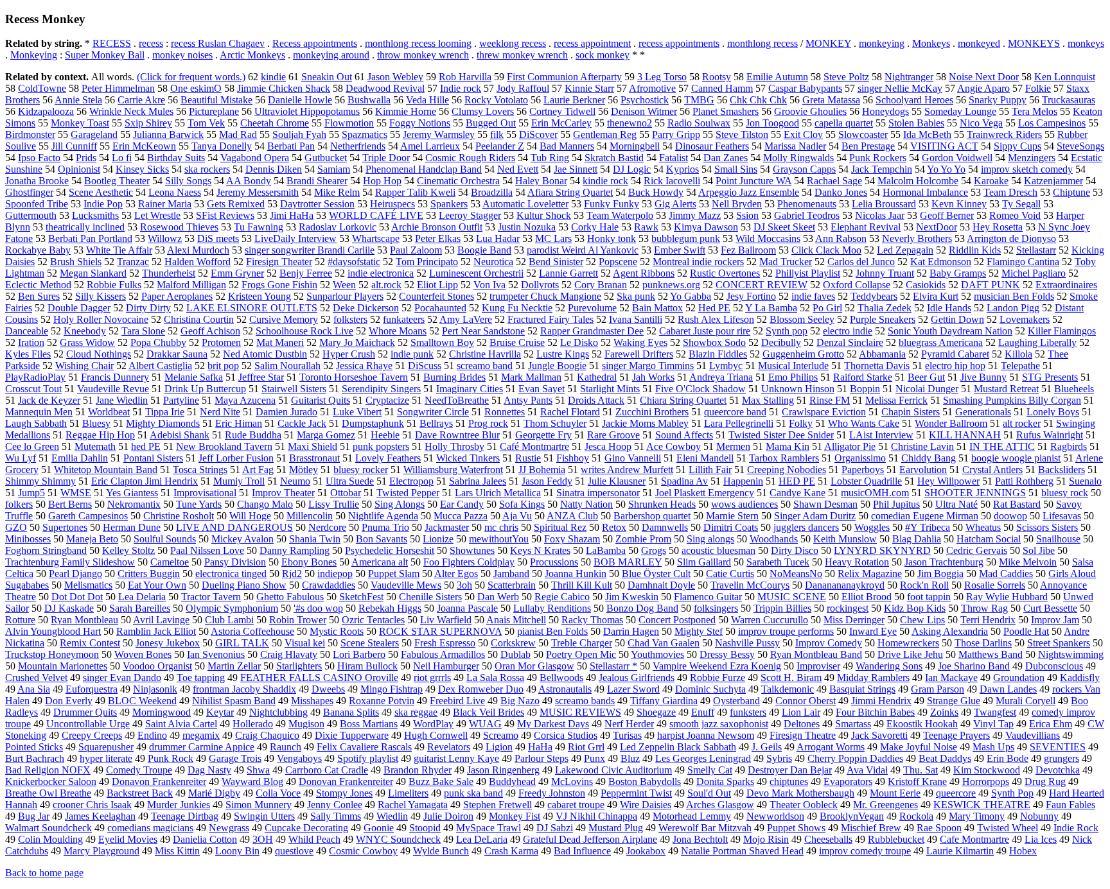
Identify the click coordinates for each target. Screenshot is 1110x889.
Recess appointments (314, 43)
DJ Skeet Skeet (784, 226)
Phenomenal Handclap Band (424, 169)
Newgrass (229, 827)
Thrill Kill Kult (581, 585)
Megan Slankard (93, 273)
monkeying (881, 43)
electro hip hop (955, 365)
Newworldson (775, 816)
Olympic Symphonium (232, 608)
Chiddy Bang (928, 458)
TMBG (699, 99)
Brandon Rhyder (417, 769)
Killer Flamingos (1062, 330)
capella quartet (844, 122)
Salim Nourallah (287, 365)
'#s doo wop (318, 608)
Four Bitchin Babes (875, 712)
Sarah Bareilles (139, 608)
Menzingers (1031, 157)
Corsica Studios (565, 735)
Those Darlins (983, 642)
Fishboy (572, 458)
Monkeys (931, 43)
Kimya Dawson (706, 226)
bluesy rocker (360, 469)
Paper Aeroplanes (177, 296)
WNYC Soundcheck (398, 839)
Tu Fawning (258, 226)
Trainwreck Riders (1004, 134)
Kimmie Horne (405, 111)
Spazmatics (364, 134)
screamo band (485, 365)
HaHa (540, 746)
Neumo (295, 481)
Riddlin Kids (975, 250)
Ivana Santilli (635, 319)
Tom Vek (206, 122)
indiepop (335, 573)
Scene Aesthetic (101, 192)
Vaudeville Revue (113, 388)
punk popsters (381, 446)
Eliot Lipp (437, 284)
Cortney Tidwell (562, 111)
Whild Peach (314, 839)
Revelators (448, 746)
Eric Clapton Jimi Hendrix (144, 481)
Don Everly (68, 700)
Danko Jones (841, 192)
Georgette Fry (543, 434)
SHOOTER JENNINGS (975, 492)
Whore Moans (398, 330)
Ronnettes (504, 411)
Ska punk (636, 296)
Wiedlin (392, 816)
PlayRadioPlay (35, 377)
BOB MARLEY (628, 562)
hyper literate (106, 758)
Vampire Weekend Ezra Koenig (717, 665)
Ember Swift (679, 250)
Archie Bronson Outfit (436, 226)
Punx (594, 758)
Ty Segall (1021, 203)
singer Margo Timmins (648, 365)
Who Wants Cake (863, 423)
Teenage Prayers (956, 735)
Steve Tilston (742, 134)
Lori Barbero (359, 654)
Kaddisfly (1080, 677)
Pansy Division (235, 562)
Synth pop (786, 330)
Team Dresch (1010, 192)
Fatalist (673, 157)
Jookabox (645, 850)
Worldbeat (109, 411)
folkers (19, 504)
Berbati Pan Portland (90, 238)
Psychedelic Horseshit (389, 550)
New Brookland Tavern (224, 446)
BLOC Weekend (142, 700)
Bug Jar (33, 816)
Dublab (515, 654)
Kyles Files (28, 354)
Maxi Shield (312, 446)
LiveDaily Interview (295, 238)
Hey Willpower (948, 481)
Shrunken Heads (662, 504)
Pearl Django (75, 573)
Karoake (991, 180)
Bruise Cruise (517, 342)
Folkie (1038, 88)
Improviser (818, 665)
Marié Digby (214, 793)
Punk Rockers (877, 157)
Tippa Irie (164, 411)
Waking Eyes (640, 342)
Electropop (411, 481)
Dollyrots (540, 284)
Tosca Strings (200, 469)
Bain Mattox (657, 307)
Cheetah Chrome (274, 122)
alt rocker (1022, 423)
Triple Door (386, 157)
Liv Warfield (445, 619)
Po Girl (827, 307)
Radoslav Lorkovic (337, 226)
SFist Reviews (225, 215)
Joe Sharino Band (974, 665)
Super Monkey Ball (105, 54)
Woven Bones (143, 654)
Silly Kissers (100, 296)
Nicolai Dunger (926, 388)
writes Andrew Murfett (627, 469)
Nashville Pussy (747, 642)
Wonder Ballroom (951, 423)
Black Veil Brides (488, 712)
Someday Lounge (960, 111)
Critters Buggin (149, 573)
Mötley (303, 469)
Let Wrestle (157, 215)
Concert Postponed (677, 619)
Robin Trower (297, 619)
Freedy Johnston (551, 793)
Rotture (20, 619)
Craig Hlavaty (288, 654)
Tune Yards (199, 504)
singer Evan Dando (122, 677)
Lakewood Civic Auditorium (613, 769)
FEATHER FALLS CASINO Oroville (319, 677)
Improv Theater (283, 492)
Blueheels (1074, 388)
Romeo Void (1015, 215)
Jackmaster (447, 527)
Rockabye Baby (38, 250)
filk (497, 134)
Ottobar (345, 492)
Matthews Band (990, 654)
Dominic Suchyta (710, 689)
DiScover (538, 134)
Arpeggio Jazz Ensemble (748, 192)
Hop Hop (382, 180)
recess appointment (592, 43)
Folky (801, 423)
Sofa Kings (522, 504)
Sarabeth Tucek (777, 562)
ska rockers (207, 169)
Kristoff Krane (917, 781)
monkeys (1086, 43)
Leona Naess (174, 192)
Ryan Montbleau (84, 619)
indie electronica (381, 273)
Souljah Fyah (299, 134)
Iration (31, 342)
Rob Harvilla (465, 76)
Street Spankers (1058, 642)
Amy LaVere (465, 319)
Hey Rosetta (998, 226)
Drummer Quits (85, 712)
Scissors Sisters (1047, 527)
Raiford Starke (862, 377)
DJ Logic (632, 169)
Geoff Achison (210, 330)
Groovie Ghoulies (810, 111)
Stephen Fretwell (497, 804)
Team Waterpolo (619, 215)
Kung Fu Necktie (517, 307)
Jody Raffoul (523, 88)
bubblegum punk (685, 238)
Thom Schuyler (555, 423)
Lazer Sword (633, 689)
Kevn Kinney (959, 203)
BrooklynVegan (852, 816)
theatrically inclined (85, 226)
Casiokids (926, 284)
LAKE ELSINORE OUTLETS (251, 307)
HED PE (797, 481)
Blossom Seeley (802, 319)
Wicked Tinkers (468, 458)
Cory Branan (600, 284)
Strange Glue (953, 700)
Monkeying (33, 54)
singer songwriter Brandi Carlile (309, 250)
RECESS (111, 43)
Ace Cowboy (673, 446)
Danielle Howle (300, 99)
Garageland (94, 134)
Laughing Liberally (1037, 342)
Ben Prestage (868, 146)
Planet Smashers (725, 111)
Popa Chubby (158, 342)
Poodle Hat (1026, 631)
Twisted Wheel (1007, 827)
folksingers (716, 608)
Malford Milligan (191, 284)
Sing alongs (710, 538)
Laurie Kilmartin (960, 850)
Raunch (285, 746)
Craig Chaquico (267, 735)
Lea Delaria (142, 596)
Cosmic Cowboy (363, 850)
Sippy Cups (1017, 146)
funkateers (404, 319)
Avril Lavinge (161, 619)
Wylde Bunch (441, 850)
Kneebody (85, 330)
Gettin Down (957, 319)
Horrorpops (985, 781)
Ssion (747, 215)
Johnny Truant (885, 273)
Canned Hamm (722, 88)
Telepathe (1020, 365)
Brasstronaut (314, 458)
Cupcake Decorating (306, 827)
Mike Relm (337, 192)
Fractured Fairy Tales (550, 319)
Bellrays (436, 423)
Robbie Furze (717, 677)
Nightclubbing (278, 712)
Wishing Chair (84, 365)
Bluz (630, 758)
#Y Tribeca (927, 527)
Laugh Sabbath (36, 423)
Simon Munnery (258, 804)
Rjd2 (292, 573)
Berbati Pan (291, 146)
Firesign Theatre (803, 735)
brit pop (223, 365)
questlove (294, 850)
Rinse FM (829, 400)
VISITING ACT (944, 146)
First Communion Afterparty (564, 76)
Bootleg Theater (117, 180)
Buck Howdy (655, 192)
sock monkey (603, 54)
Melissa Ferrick (896, 400)
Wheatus (983, 527)
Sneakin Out (326, 76)
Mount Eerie (895, 793)
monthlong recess (762, 43)
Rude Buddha (253, 434)
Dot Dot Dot (77, 596)
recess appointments (679, 43)
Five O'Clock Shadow (700, 388)
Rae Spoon (939, 827)
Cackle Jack (302, 423)
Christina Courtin (199, 319)
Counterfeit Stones (436, 296)
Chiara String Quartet (683, 400)
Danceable (26, 330)
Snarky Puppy (997, 99)
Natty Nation (586, 504)
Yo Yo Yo (946, 169)
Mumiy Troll (239, 481)
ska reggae (415, 712)
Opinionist (79, 169)
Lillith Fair (710, 469)
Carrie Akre (141, 99)
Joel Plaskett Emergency (704, 492)
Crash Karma (511, 850)
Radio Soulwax (698, 122)
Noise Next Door (984, 76)
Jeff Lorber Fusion (236, 458)
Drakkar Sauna (176, 354)
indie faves (813, 296)
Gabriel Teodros (807, 215)
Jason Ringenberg (503, 769)
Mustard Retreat (1006, 388)
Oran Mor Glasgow (534, 665)
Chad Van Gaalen (664, 642)
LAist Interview (881, 434)
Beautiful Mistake (216, 99)
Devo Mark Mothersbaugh (800, 793)
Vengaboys (299, 758)
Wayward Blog (252, 781)
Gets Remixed (236, 203)
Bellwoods (561, 677)
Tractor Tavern (211, 596)
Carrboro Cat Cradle (326, 769)
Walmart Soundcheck (48, 827)
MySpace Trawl (488, 827)
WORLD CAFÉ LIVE (376, 215)
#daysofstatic (354, 261)
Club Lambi (229, 619)
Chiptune (1071, 192)
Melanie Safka (193, 377)
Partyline (181, 400)
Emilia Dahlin (79, 458)
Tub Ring (550, 157)
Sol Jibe (1039, 550)
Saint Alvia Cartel (181, 723)
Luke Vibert (357, 411)
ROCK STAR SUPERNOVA (440, 631)
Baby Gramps (957, 273)
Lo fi (122, 157)
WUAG (485, 723)
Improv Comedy (828, 642)
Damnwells (665, 527)
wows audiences (744, 504)
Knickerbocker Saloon (50, 781)
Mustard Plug (615, 827)
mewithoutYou (499, 538)
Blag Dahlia (916, 538)
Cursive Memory (283, 319)
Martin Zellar (234, 665)
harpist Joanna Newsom (705, 735)
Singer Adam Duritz (815, 515)
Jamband (511, 573)
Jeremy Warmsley (439, 134)
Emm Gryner (237, 273)
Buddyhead (512, 781)
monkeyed (979, 43)
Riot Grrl (586, 746)
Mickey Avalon (242, 538)
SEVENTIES (1058, 746)
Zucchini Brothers (652, 411)
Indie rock (460, 88)
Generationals (983, 411)
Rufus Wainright (1049, 434)
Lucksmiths (95, 215)
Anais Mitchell (516, 619)
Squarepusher (106, 746)
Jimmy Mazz (695, 215)
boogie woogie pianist (1016, 458)
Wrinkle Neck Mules (131, 111)
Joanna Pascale (467, 608)
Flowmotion (349, 122)
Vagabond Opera (254, 157)
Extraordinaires (1066, 284)
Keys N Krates (540, 550)
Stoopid (425, 827)
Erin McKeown (144, 146)
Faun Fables (1070, 804)
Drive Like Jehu (910, 654)
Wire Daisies (645, 804)
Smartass (853, 723)
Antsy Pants (528, 400)
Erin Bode (1007, 758)
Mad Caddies (1006, 573)
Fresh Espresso (444, 642)
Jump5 (31, 492)
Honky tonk (611, 238)
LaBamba (606, 550)
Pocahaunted (440, 307)
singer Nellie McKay (900, 88)
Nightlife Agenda (383, 515)
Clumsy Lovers (483, 111)
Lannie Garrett (568, 273)
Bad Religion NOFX (48, 769)
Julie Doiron (448, 816)
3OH (262, 839)
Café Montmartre (534, 446)
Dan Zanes (725, 157)
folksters (350, 319)
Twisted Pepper (407, 492)
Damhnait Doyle (661, 585)
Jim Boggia (940, 573)
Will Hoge (250, 515)
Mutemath (95, 446)
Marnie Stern (732, 515)
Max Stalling (768, 400)
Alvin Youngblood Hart (53, 631)
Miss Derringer (854, 619)
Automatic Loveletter (525, 203)
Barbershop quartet (652, 515)
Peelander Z (499, 146)
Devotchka (1057, 769)
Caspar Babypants (805, 88)
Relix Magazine (870, 573)
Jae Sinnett (575, 169)
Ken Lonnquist (1064, 76)
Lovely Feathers (388, 458)
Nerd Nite (220, 411)
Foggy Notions (419, 122)
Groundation (1018, 677)
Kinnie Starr (589, 88)
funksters (748, 712)
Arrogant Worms (831, 746)
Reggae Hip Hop (100, 434)
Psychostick (645, 99)
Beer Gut (926, 377)
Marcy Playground (101, 850)
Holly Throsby (454, 446)
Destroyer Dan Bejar (790, 769)
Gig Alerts (675, 203)
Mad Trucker (785, 261)
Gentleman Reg (605, 134)
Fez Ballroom (748, 250)
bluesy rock (1064, 492)
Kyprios (682, 169)
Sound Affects (684, 434)
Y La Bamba (771, 307)
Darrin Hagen (631, 631)
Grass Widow (87, 342)
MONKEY (828, 43)
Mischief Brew (871, 827)
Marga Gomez (326, 434)
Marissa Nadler (795, 146)
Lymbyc (726, 365)
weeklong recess (512, 43)
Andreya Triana (721, 377)
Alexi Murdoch (198, 250)
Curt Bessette (1050, 608)
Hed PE (714, 307)
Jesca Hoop (608, 446)
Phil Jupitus (896, 504)
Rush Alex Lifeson (716, 319)
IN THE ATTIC (1002, 446)
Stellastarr (1036, 250)
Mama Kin (787, 446)
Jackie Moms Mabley (645, 423)
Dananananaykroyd (845, 585)
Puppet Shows (796, 827)
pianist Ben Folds (552, 631)
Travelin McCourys (749, 585)
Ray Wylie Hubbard (1007, 596)
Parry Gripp (676, 134)
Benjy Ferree (305, 273)
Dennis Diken (273, 169)
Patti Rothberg (1024, 481)
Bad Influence (582, 850)
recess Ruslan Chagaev (218, 43)
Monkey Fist (514, 816)
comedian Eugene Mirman (924, 515)
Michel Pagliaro (1033, 273)
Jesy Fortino (751, 296)
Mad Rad (238, 134)
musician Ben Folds (1014, 296)
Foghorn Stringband (46, 550)
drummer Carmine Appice (201, 746)
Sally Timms (335, 816)
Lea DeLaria (481, 839)
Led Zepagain (905, 250)
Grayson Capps (804, 169)
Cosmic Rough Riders (470, 157)
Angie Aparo (983, 88)
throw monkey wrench (423, 54)
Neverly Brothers (917, 238)
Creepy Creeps (92, 735)
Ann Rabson (841, 238)
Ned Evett (517, 169)
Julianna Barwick (168, 134)
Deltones (802, 723)
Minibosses (28, 538)
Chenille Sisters (430, 596)
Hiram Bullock (367, 665)
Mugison (306, 723)
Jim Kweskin (631, 596)
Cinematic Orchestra (458, 180)
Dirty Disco (794, 550)
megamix (201, 735)
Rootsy (716, 76)
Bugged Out (491, 122)
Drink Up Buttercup (205, 388)
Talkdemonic (787, 689)
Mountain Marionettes (62, 665)
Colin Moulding (50, 839)
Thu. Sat (920, 769)
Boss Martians (369, 723)
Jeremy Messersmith (257, 192)
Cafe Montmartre (974, 839)
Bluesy (96, 423)
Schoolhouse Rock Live (304, 330)
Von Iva (489, 284)
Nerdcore (327, 527)
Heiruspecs (392, 203)
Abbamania (882, 354)
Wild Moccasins (768, 238)
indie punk (412, 354)
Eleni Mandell (705, 458)
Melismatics (88, 585)
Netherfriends (357, 146)
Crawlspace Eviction (824, 411)
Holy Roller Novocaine (100, 319)
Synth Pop (1012, 793)
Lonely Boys (1052, 411)
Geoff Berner (947, 215)
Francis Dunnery (115, 377)
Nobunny (1039, 816)
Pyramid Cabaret (955, 354)
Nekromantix (134, 504)
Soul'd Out (709, 793)
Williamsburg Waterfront (453, 469)
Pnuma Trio (385, 527)
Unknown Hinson (797, 388)
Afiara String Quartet (570, 192)
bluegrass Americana (941, 342)
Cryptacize (387, 400)
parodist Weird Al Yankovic (583, 250)
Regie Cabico (562, 596)
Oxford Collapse (856, 284)
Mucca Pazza (461, 515)
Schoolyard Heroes (914, 99)
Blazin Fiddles (718, 354)
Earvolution (923, 469)
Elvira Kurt (935, 296)
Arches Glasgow (720, 804)
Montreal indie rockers (698, 261)
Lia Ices (1041, 839)
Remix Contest (90, 642)
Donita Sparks (725, 781)
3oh (464, 585)
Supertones (64, 527)
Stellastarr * (613, 665)
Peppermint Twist (636, 793)
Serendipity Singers (381, 388)
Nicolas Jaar (879, 215)
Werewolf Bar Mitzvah (705, 827)
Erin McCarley (561, 122)
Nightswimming (1071, 654)
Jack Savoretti (879, 735)
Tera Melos (1034, 111)
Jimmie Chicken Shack (283, 88)
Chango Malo (265, 504)
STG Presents (1050, 377)
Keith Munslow (845, 538)
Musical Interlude (793, 365)
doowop (1010, 515)
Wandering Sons (889, 665)
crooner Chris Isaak (92, 804)
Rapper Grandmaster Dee (592, 330)
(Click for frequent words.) (191, 76)
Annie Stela (78, 99)
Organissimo (860, 458)
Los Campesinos (1052, 122)
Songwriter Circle (433, 411)
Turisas (627, 735)
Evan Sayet (541, 388)
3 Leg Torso (662, 76)
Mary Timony (977, 816)
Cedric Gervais (976, 550)
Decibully (781, 342)
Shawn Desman (825, 504)
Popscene (618, 261)
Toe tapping (201, 677)
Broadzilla (492, 192)
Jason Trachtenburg (943, 562)
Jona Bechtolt (700, 839)
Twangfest (995, 712)
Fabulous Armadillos (443, 654)
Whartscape (376, 238)
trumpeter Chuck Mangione (545, 296)
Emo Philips (793, 377)
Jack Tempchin (881, 169)
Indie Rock (1075, 827)
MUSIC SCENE (791, 596)
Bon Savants (381, 538)
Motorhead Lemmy (692, 816)
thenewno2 (629, 122)
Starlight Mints (610, 388)
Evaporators (848, 781)
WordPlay (433, 723)
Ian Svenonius (216, 654)
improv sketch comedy (1027, 169)
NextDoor (936, 226)
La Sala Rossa (495, 677)
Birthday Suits (176, 157)
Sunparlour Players (344, 296)
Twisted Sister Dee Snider (781, 434)
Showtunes (472, 550)
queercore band (735, 411)
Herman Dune (132, 527)
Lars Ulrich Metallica (498, 492)
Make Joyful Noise (918, 746)
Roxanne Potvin (381, 700)
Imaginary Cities (469, 388)
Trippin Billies (782, 608)
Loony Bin (237, 850)
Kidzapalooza (46, 111)
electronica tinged (231, 573)
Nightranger (909, 76)
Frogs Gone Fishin (279, 284)
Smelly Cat (709, 769)
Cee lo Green (32, 446)
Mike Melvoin (1028, 562)
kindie (273, 76)
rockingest (847, 608)
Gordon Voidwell (957, 157)
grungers (1061, 758)
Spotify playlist (367, 758)
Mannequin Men (39, 411)
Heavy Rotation (857, 562)
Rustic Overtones (725, 273)
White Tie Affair (119, 250)
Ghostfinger (29, 192)
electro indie (847, 330)
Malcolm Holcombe (917, 180)
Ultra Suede (350, 481)
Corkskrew (513, 642)
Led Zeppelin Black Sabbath (678, 746)
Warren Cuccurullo (769, 619)
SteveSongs (1080, 146)
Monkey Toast (80, 122)
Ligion (499, 746)
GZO (16, 527)
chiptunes (789, 781)
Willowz (165, 238)
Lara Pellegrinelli (738, 423)
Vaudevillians (1032, 735)
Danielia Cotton (205, 839)
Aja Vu (517, 515)
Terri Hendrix (988, 619)
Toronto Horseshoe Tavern (353, 377)
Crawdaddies (328, 585)
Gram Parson (937, 689)
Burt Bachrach (34, 758)
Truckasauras (1068, 99)
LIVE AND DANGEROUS (234, 527)
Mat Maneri (280, 342)
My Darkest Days (553, 723)
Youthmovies (657, 654)
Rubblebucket (896, 839)
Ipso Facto (39, 157)
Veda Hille (427, 99)
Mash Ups (993, 746)
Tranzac (133, 261)
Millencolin (309, 515)
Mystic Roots (337, 631)
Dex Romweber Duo (481, 689)
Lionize (438, 538)
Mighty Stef (698, 631)
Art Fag (258, 469)
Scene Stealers (369, 642)
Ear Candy (462, 504)
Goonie (379, 827)
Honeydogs (885, 111)
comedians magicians (150, 827)
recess (151, 43)
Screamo (500, 735)
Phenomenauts (806, 203)
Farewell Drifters (638, 354)
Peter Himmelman (118, 88)
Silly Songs (188, 180)
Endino (152, 735)
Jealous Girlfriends (636, 677)
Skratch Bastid (614, 157)
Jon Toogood (772, 122)
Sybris (779, 758)
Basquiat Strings (862, 689)
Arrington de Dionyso (1011, 238)
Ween (344, 284)
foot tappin (929, 596)
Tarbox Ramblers (784, 458)
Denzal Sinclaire (849, 342)
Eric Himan (238, 423)
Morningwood (161, 712)
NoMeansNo (796, 573)
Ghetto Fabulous (290, 596)
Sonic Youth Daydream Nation (950, 330)
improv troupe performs (786, 631)
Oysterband (736, 700)
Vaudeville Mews (406, 585)
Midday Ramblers (873, 677)
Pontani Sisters (153, 458)
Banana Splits (351, 712)
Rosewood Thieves (179, 226)
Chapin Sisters (910, 411)
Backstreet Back (140, 793)
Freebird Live (457, 700)
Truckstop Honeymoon (52, 654)
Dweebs (328, 689)
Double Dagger (79, 307)
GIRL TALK (242, 642)
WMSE (75, 492)
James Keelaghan (100, 816)
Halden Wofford (197, 261)
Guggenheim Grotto (803, 354)
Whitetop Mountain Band (105, 469)
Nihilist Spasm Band (234, 700)
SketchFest (361, 596)
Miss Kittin (177, 850)
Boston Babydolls (644, 781)
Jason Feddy (547, 481)
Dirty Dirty (148, 307)
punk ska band (473, 793)
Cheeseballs (828, 839)
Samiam (333, 169)
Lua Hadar (498, 238)
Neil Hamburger (446, 665)
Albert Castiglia (160, 365)
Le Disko (579, 342)
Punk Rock (170, 758)
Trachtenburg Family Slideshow (70, 562)
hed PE (146, 446)
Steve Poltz (846, 76)
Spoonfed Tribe (36, 203)
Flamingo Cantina (1023, 261)
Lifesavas (1062, 515)
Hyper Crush (348, 354)
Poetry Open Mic (581, 654)
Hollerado (253, 723)
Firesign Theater (279, 261)
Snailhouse (1058, 538)
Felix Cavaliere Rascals (364, 746)
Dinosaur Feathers (712, 146)
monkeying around (331, 54)
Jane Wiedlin (122, 400)
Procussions (554, 562)
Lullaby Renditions (552, 608)
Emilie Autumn (777, 76)
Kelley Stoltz (128, 550)
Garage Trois (235, 758)
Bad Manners (567, 146)
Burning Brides (454, 377)
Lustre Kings (562, 354)
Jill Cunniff (74, 146)
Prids (86, 157)
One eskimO (196, 88)
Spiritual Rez (560, 527)
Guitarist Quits (320, 400)
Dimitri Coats (730, 527)
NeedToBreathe (457, 400)
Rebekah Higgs (389, 608)
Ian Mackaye (951, 677)
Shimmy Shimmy (40, 481)
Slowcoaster (863, 134)
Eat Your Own (157, 585)
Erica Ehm (1050, 723)
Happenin (743, 481)
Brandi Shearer (317, 180)
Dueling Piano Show (244, 585)
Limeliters (408, 793)
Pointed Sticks (34, 746)
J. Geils (767, 746)
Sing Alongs (399, 504)
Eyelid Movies (127, 839)
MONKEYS (1034, 43)
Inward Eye (873, 631)
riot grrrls (432, 677)
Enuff (702, 712)
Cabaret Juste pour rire (704, 330)
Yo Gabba (690, 296)
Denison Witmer (644, 111)
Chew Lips (922, 619)
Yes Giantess (132, 492)
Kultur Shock (543, 215)
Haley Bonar (541, 180)
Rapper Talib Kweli (415, 192)
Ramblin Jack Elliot (156, 631)
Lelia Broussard (884, 203)
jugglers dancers (806, 527)
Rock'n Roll (924, 585)
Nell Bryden (737, 203)
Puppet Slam (393, 573)
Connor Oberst (805, 700)
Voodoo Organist (157, 665)
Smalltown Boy (442, 342)
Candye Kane (797, 492)
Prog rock (488, 423)
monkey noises (182, 54)
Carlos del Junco (861, 261)
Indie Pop (103, 203)
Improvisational (204, 492)
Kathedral (597, 377)
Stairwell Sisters (293, 388)
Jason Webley (395, 76)
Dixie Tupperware (352, 735)
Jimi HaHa (291, 215)
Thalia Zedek (885, 307)
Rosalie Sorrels (994, 585)
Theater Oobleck (804, 804)
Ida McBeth (927, 134)
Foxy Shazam (572, 538)
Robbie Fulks (114, 284)
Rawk (646, 226)
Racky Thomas (592, 619)
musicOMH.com (875, 492)
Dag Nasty (209, 769)
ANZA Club (572, 515)
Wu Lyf (20, 458)
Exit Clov (803, 134)
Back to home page (44, 872)
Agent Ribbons (643, 273)
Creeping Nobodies (786, 469)
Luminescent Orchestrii (476, 273)
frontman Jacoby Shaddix (244, 689)
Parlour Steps (541, 758)
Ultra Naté (956, 504)
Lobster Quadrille (866, 481)
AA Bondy (248, 180)
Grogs (653, 550)
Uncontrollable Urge (88, 723)
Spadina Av (684, 481)
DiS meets (218, 238)
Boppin (865, 388)
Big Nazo (520, 700)
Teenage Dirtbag (184, 816)
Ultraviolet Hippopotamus (307, 111)
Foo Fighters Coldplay (469, 562)
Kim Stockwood (986, 769)
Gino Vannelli (632, 458)
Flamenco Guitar (708, 596)
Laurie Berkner (574, 99)
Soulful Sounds (165, 538)
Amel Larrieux (430, 146)
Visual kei (305, 642)
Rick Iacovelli (672, 180)
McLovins (572, 781)
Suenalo (1085, 481)
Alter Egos (456, 573)
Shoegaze (656, 712)
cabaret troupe (575, 804)
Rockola (916, 816)
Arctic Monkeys (252, 54)
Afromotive (652, 88)
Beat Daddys (945, 758)
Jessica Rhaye (364, 365)
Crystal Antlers (992, 469)
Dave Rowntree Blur (457, 434)
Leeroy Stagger (470, 215)
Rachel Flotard (570, 411)
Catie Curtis (730, 573)
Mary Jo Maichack (357, 342)
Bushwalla (369, 99)
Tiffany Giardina (664, 700)
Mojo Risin (766, 839)
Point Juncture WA (753, 180)
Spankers (449, 203)
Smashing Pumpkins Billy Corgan (1012, 400)
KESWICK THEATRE (981, 804)
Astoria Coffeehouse (252, 631)
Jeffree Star (261, 377)
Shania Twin (314, 538)
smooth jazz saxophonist (718, 723)
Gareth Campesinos (88, 515)
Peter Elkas (438, 238)
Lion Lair (801, 712)
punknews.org (671, 284)
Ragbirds (1068, 446)
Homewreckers (908, 642)
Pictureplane (214, 111)
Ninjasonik (155, 689)
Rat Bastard (1017, 504)
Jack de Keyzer (49, 400)
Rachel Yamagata (413, 804)
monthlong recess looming (418, 43)
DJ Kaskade (69, 608)
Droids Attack (596, 400)
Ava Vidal (867, 769)
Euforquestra (92, 689)
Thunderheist (168, 273)
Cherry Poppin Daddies (855, 758)
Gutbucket (325, 157)
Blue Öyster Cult (656, 573)
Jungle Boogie (557, 365)
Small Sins (735, 169)
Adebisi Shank (179, 434)
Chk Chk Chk (758, 99)
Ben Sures (39, 296)
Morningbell (635, 146)
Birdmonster (30, 134)
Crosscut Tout (33, 388)
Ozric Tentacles (373, 619)
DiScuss (424, 365)
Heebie (385, 434)
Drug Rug (1045, 781)
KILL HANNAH (965, 434)
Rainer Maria (164, 203)
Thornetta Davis (877, 365)
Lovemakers (1025, 319)
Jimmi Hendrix (881, 700)
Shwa (258, 769)
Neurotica (493, 261)
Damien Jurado (286, 411)
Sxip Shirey (148, 122)
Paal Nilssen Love (207, 550)
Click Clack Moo (826, 250)
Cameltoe (169, 562)
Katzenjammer (1053, 180)
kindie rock (605, 180)
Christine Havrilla (485, 354)
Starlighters (299, 665)
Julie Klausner (617, 481)
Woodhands (774, 538)
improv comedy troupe (865, 850)
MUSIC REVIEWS (580, 712)
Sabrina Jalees (477, 481)
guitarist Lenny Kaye (456, 758)
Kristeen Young (259, 296)
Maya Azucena (245, 400)
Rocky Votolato (496, 99)
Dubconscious (1054, 665)
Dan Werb (498, 596)
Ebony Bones (309, 562)
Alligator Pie (850, 446)
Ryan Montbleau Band (816, 654)
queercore (956, 793)
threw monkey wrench (522, 54)
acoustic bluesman (718, 550)
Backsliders (1061, 469)
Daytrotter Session (317, 203)
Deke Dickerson (366, 307)
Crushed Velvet (36, 677)
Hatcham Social (988, 538)
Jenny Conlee (334, 804)
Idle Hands (949, 307)
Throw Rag (984, 608)
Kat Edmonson (940, 261)
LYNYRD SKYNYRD (882, 550)
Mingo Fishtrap (391, 689)
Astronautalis (565, 689)
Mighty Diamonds (163, 423)
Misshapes (312, 700)
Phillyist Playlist (807, 273)
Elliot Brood (866, 596)
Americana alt (379, 562)
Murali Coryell (1025, 700)
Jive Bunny (983, 377)
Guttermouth (31, 215)
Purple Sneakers (882, 319)
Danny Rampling (295, 550)
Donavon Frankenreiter (159, 781)
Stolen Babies (916, 122)
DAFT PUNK (990, 284)
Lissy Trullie (333, 504)
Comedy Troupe (139, 769)
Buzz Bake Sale (441, 781)
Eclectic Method (38, 284)
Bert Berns (70, 504)
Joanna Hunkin (575, 573)
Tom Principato (427, 261)
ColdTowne (42, 88)
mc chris (501, 527)
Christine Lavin (922, 446)
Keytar (220, 712)
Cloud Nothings (98, 354)
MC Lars (553, 238)
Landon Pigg (1013, 307)
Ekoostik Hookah (922, 723)
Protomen (221, 342)
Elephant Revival (866, 226)
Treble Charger (581, 642)
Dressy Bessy (727, 654)
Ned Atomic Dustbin (265, 354)
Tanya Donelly (221, 146)
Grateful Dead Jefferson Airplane (590, 839)
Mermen (733, 446)
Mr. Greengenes (885, 804)
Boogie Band (484, 250)
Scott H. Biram (791, 677)
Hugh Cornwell (436, 735)
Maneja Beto (92, 538)
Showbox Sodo (714, 342)
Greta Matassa (831, 99)
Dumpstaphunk (373, 423)
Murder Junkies (178, 804)
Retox (614, 527)
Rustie (528, 458)
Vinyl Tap (993, 723)
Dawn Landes (1008, 689)
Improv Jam (1055, 619)
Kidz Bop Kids (915, 608)
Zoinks (944, 712)
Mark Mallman (531, 377)
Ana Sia (33, 689)
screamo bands (585, 700)
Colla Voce (278, 793)
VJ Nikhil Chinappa (596, 816)
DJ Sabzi (554, 827)
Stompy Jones (344, 793)
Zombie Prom (643, 538)
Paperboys (862, 469)
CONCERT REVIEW (761, 284)
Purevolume (592, 307)
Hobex (1023, 850)
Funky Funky (611, 203)
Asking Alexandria (950, 631)
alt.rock (386, 284)
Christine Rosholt (178, 515)
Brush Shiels (75, 261)
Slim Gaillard (704, 562)
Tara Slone (143, 330)
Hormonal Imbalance (925, 192)
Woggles (872, 527)
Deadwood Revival (385, 88)
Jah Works (653, 377)
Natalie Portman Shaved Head (742, 850)
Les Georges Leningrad (703, 758)
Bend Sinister (556, 261)
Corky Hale (595, 226)
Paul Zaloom (416, 250)
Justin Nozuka (527, 226)
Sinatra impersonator (598, 492)
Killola (1018, 354)
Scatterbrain (512, 585)
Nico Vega (981, 122)
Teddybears (873, 296)
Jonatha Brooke (37, 180)
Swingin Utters (264, 816)
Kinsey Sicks (142, 169)
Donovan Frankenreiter (346, 781)
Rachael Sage (834, 180)
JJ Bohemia (541, 469)
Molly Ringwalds (798, 157)
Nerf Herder (629, 723)
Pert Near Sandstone (483, 330)
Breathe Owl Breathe (48, 793)
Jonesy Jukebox (168, 642)
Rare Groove (613, 434)
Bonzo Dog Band (642, 608)
